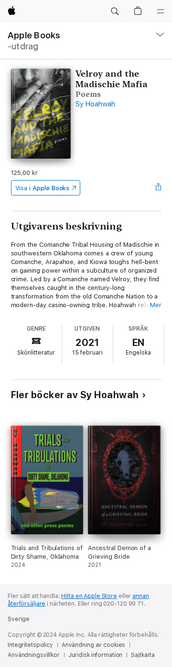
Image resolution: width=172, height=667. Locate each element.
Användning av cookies (93, 645)
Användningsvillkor (34, 655)
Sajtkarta (143, 655)
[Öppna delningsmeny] (158, 188)
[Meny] (160, 11)
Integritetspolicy (30, 645)
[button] (114, 11)
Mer (155, 305)
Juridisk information (95, 655)
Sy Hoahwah (95, 104)
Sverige (19, 619)
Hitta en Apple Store (89, 596)
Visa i (42, 188)
